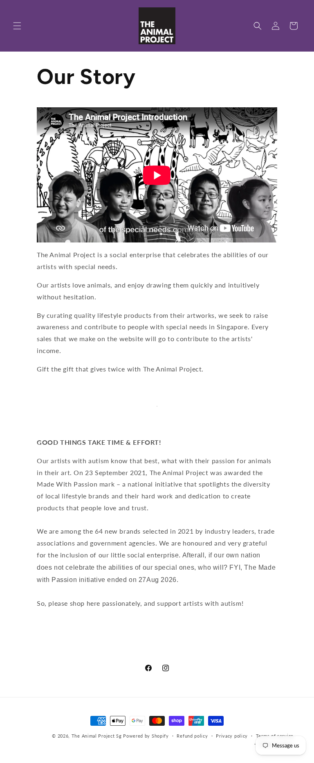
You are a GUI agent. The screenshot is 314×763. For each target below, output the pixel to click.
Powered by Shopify (146, 735)
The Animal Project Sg (97, 735)
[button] (17, 26)
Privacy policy (232, 735)
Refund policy (192, 735)
